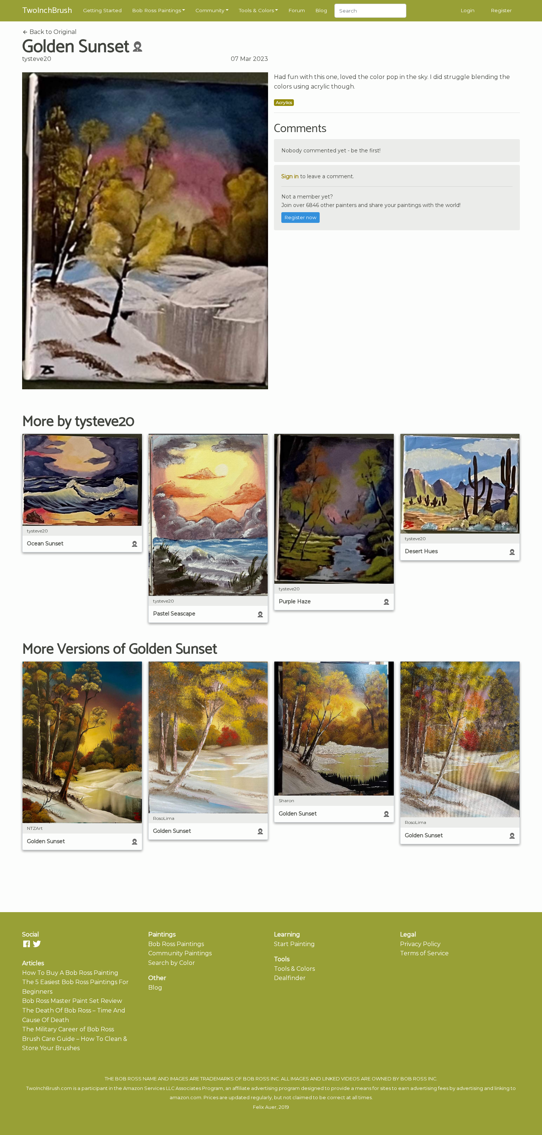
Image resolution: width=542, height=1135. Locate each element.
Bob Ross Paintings (156, 10)
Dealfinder (290, 978)
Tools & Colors (256, 10)
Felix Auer (265, 1107)
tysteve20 (36, 58)
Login (468, 10)
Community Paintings (180, 953)
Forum (296, 10)
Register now (300, 217)
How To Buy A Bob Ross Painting (70, 972)
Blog (321, 10)
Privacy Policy (420, 944)
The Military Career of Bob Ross (68, 1029)
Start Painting (294, 944)
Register (501, 10)
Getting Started (102, 10)
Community (209, 10)
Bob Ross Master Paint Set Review (72, 1000)
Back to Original (52, 31)
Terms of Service (424, 953)
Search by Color (171, 962)
